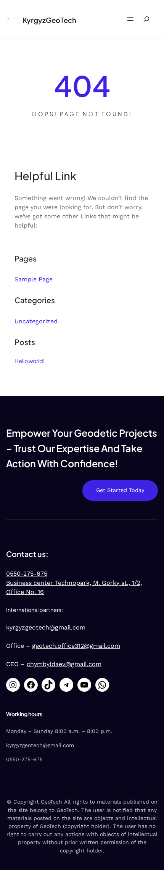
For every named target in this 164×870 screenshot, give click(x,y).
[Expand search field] (146, 19)
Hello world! (29, 360)
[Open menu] (130, 19)
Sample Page (33, 279)
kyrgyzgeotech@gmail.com (45, 627)
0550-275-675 (26, 573)
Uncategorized (36, 321)
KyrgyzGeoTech (49, 20)
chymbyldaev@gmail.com (64, 664)
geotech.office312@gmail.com (76, 645)
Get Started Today (120, 490)
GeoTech (51, 802)
